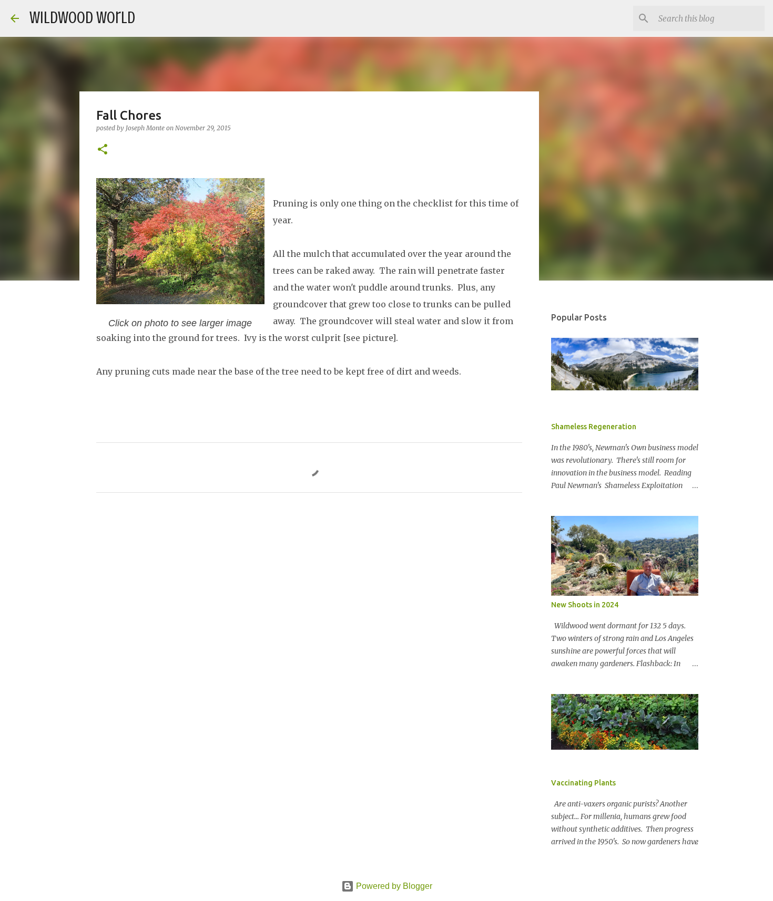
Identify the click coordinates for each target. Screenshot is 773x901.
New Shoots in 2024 (584, 604)
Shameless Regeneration (593, 426)
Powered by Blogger (393, 886)
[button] (102, 150)
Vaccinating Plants (583, 783)
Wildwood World (82, 17)
